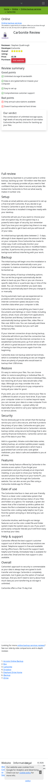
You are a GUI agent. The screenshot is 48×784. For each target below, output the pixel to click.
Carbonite (7, 667)
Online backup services (31, 9)
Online (15, 9)
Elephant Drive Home (12, 672)
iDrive (6, 678)
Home (6, 9)
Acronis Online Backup (13, 661)
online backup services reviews (31, 645)
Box (5, 664)
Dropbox (7, 669)
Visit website (18, 60)
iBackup (6, 675)
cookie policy (25, 772)
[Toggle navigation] (43, 3)
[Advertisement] (21, 152)
